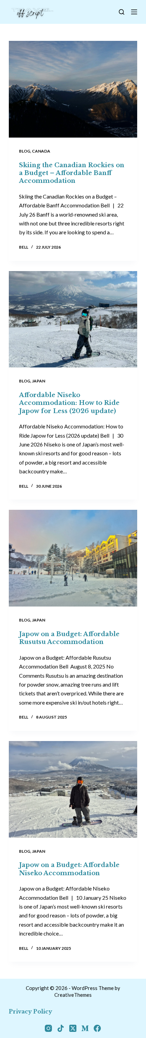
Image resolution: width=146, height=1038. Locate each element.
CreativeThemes (73, 995)
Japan (38, 380)
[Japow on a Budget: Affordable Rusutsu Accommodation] (73, 558)
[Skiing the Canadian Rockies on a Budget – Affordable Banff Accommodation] (73, 89)
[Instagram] (48, 1028)
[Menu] (134, 12)
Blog (24, 151)
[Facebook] (97, 1028)
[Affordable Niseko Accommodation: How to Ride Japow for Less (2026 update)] (73, 319)
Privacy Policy (30, 1011)
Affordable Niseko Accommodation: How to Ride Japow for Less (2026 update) (69, 403)
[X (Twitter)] (72, 1028)
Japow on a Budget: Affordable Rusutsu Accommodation (69, 638)
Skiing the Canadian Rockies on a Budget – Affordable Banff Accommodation (71, 173)
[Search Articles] (121, 12)
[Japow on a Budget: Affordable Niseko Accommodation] (73, 789)
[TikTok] (60, 1028)
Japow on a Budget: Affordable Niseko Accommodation (69, 869)
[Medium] (85, 1028)
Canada (41, 151)
